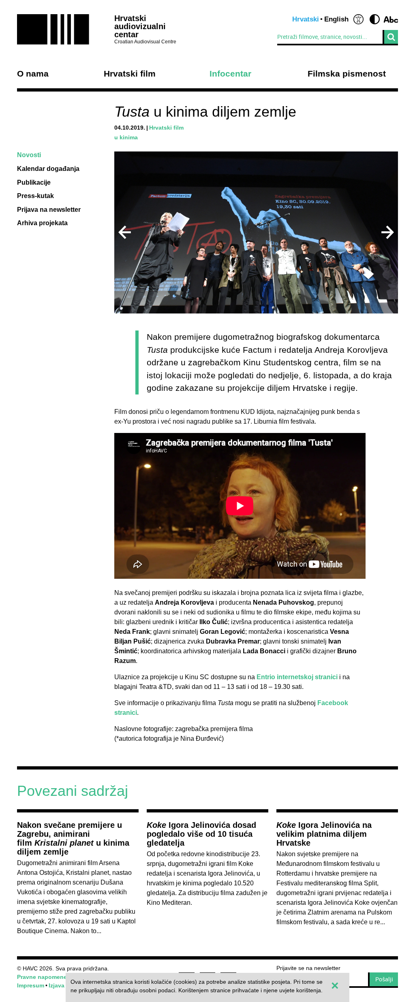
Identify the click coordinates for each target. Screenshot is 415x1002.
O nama (33, 74)
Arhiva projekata (42, 223)
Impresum (30, 985)
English (336, 19)
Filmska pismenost (347, 74)
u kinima (126, 137)
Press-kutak (35, 195)
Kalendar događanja (48, 168)
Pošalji (384, 979)
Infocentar (230, 74)
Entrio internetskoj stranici (297, 677)
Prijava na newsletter (49, 209)
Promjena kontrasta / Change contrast (375, 19)
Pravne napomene (42, 977)
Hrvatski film (130, 74)
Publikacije (34, 182)
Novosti (29, 154)
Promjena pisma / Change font (391, 19)
